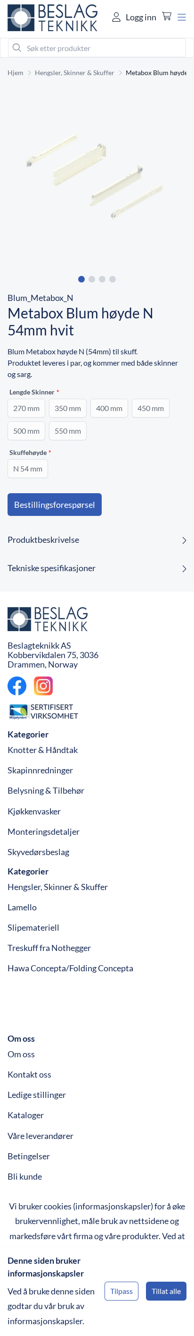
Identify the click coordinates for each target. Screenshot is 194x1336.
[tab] (81, 279)
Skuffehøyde (28, 452)
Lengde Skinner (32, 392)
